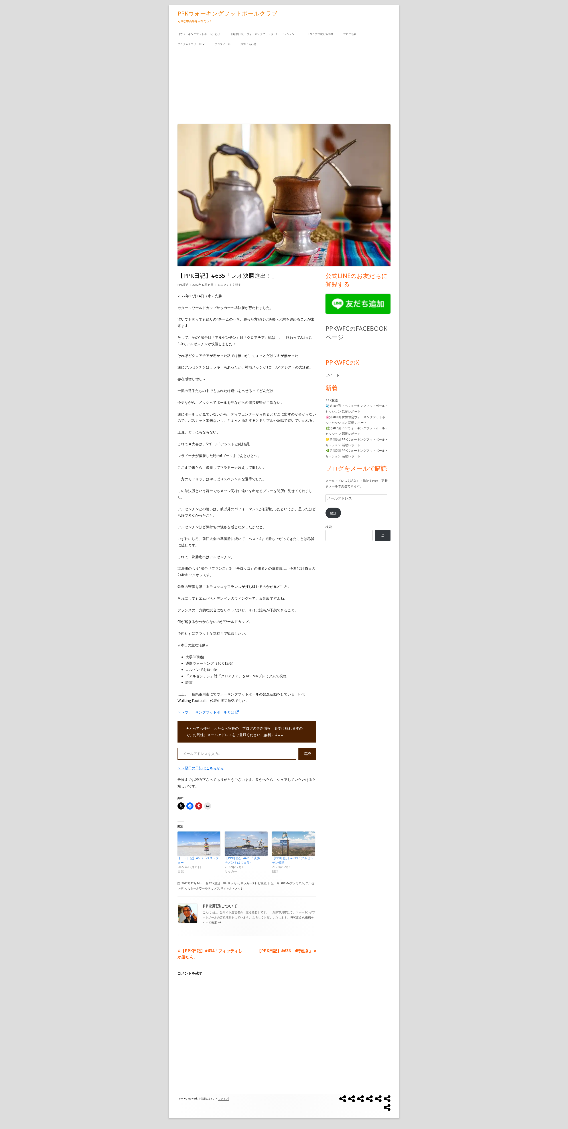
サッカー (233, 883)
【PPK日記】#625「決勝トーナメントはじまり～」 (245, 860)
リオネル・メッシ (232, 888)
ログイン (223, 1098)
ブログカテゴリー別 (189, 44)
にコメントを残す (229, 285)
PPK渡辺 (183, 285)
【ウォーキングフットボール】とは (199, 34)
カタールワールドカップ (203, 888)
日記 (271, 883)
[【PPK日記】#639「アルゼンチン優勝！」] (293, 843)
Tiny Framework (187, 1098)
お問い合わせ (248, 44)
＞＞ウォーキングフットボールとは (208, 712)
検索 (328, 527)
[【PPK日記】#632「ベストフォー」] (199, 843)
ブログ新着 (350, 34)
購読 (307, 753)
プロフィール (223, 44)
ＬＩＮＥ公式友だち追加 (318, 34)
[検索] (382, 535)
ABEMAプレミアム (292, 883)
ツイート (332, 375)
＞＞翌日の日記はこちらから (201, 768)
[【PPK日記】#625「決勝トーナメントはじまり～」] (246, 843)
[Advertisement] (284, 86)
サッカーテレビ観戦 (253, 883)
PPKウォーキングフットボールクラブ (228, 13)
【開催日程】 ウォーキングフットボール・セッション (262, 34)
